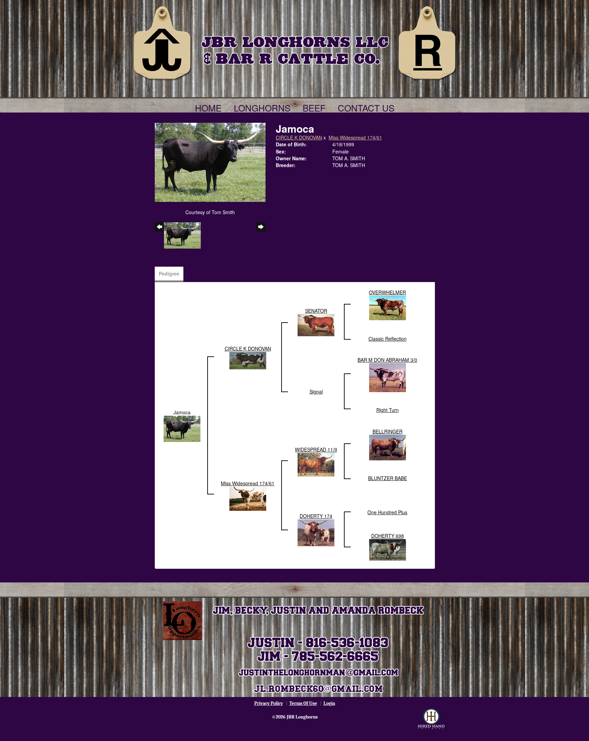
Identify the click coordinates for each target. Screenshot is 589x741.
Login (329, 703)
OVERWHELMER (387, 292)
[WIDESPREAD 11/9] (316, 463)
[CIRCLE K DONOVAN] (247, 359)
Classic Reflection (387, 338)
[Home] (294, 41)
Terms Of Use (303, 703)
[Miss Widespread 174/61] (247, 497)
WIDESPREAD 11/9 (316, 449)
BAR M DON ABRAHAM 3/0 (387, 359)
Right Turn (387, 409)
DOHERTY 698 (387, 535)
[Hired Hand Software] (431, 719)
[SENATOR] (316, 324)
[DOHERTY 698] (387, 549)
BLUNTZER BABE (387, 478)
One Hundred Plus (387, 512)
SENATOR (316, 310)
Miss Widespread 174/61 (355, 137)
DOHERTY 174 (316, 516)
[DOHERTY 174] (316, 532)
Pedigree (169, 273)
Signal (316, 391)
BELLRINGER (388, 431)
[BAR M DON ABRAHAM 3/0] (387, 376)
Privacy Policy (268, 703)
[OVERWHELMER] (387, 307)
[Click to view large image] (210, 161)
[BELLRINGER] (387, 446)
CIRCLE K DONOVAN (299, 137)
